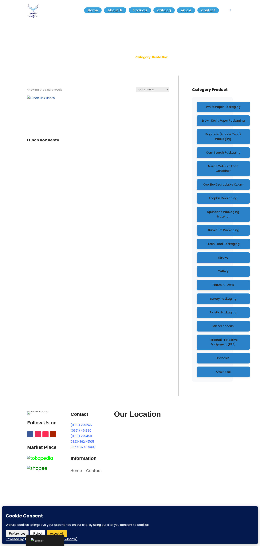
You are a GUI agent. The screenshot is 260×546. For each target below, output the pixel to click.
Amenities (223, 372)
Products (139, 10)
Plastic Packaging (223, 312)
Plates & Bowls (223, 285)
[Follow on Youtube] (53, 434)
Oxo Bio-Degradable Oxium (223, 185)
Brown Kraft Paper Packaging (223, 121)
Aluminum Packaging (223, 230)
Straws (223, 258)
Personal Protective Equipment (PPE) (223, 342)
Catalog (164, 10)
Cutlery (223, 271)
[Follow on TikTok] (45, 434)
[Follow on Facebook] (30, 434)
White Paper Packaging (223, 107)
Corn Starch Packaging (223, 153)
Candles (223, 358)
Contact (208, 10)
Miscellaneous (223, 326)
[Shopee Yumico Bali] (37, 468)
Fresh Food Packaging (223, 244)
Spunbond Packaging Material (223, 214)
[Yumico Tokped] (40, 458)
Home (93, 10)
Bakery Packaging (223, 299)
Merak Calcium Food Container (223, 168)
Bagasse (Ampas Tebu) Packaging (223, 136)
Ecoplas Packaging (223, 198)
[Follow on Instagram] (38, 434)
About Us (115, 10)
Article (186, 10)
